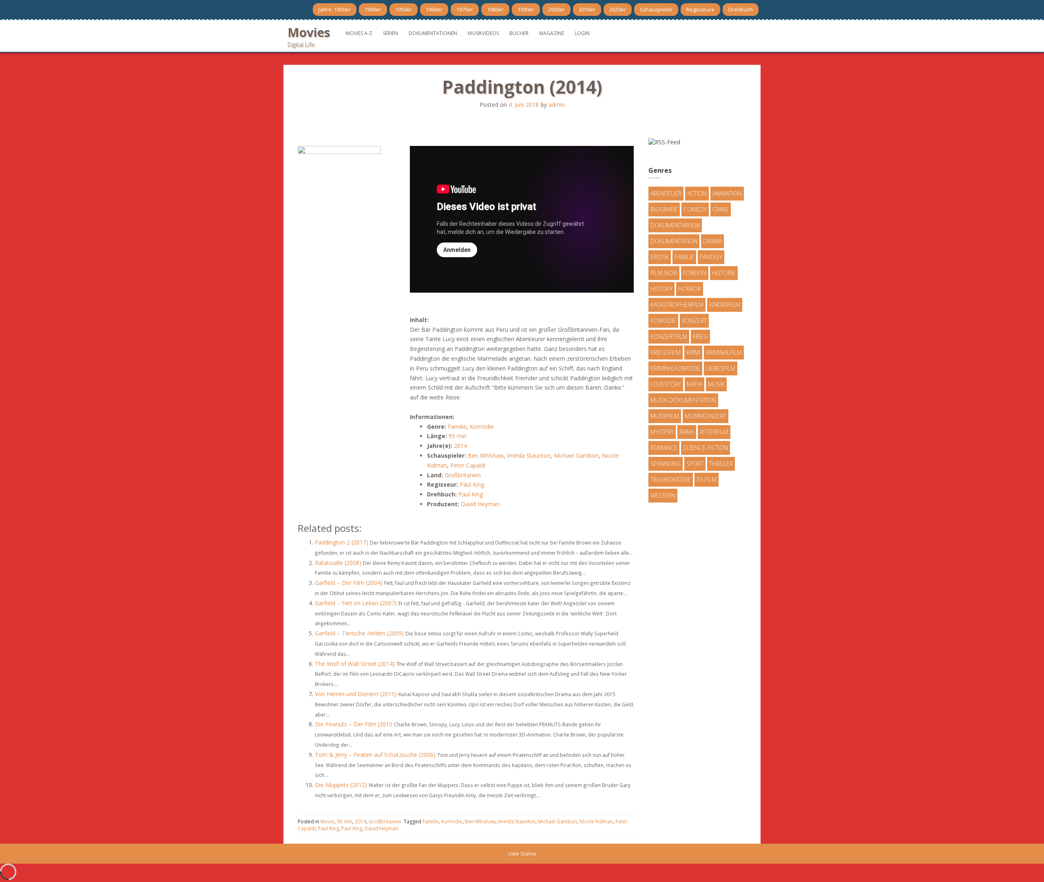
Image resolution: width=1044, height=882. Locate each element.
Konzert (694, 320)
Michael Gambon (576, 455)
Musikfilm (664, 416)
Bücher (519, 33)
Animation (727, 193)
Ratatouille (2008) (338, 563)
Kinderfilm (724, 305)
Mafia (694, 384)
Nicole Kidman (596, 821)
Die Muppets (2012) (341, 785)
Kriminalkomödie (675, 368)
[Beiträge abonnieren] (664, 141)
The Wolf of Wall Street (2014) (355, 664)
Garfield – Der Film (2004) (349, 583)
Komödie (482, 426)
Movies (309, 32)
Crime (720, 209)
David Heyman (480, 504)
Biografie (664, 209)
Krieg (700, 336)
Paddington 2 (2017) (341, 542)
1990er (526, 9)
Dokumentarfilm (675, 225)
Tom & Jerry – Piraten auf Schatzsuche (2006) (375, 755)
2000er (556, 9)
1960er (434, 9)
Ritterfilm (714, 432)
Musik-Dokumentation (683, 400)
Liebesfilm (720, 368)
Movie (327, 821)
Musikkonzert (705, 416)
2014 (460, 446)
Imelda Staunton (529, 455)
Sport (694, 463)
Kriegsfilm (665, 352)
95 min (458, 436)
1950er (403, 9)
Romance (663, 448)
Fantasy (711, 257)
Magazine (551, 33)
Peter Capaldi (467, 465)
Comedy (695, 209)
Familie (457, 426)
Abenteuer (665, 193)
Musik (716, 384)
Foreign (694, 273)
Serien (390, 33)
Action (697, 193)
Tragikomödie (670, 479)
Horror (689, 289)
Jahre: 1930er (335, 9)
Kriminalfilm (724, 352)
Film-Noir (663, 273)
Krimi (693, 352)
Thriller (721, 463)
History (661, 289)
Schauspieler (656, 9)
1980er (495, 9)
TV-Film (707, 479)
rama (686, 432)
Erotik (659, 257)
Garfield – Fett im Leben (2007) (356, 603)
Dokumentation (673, 241)
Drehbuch (740, 9)
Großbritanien (463, 475)
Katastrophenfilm (676, 305)
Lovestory (665, 384)
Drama (712, 241)
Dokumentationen (433, 33)
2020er (617, 9)
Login (582, 33)
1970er (464, 9)
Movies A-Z (359, 33)
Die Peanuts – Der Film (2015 (353, 724)
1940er (373, 9)
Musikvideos (483, 33)
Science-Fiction (705, 448)
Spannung (665, 463)
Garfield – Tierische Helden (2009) (359, 633)
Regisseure (700, 9)
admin (557, 104)
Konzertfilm (668, 336)
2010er (587, 9)
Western (662, 495)
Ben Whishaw (486, 455)
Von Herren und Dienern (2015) (356, 694)
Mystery (662, 432)
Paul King (472, 484)
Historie (724, 273)
